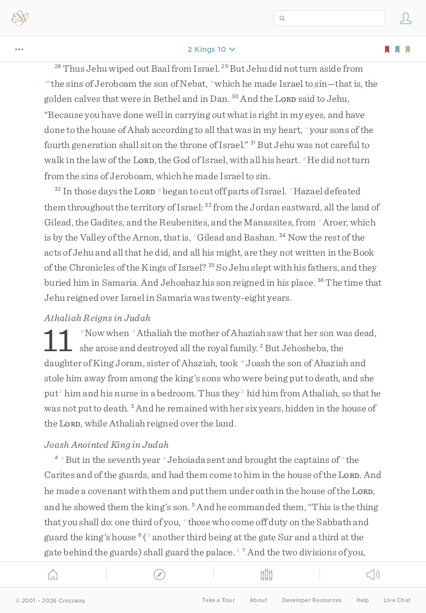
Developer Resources (312, 600)
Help (362, 600)
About (258, 600)
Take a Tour (218, 600)
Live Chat (397, 600)
